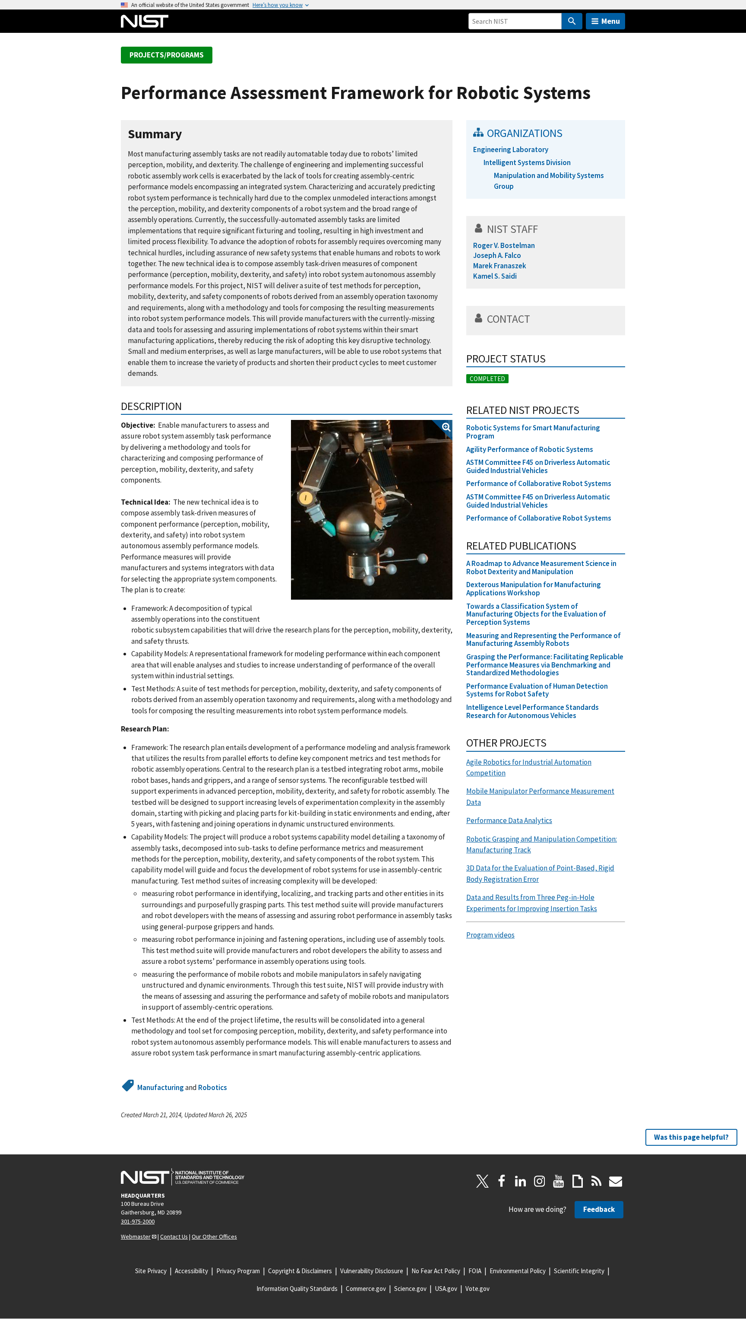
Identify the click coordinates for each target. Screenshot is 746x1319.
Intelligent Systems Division (527, 162)
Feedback (599, 1209)
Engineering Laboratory (510, 149)
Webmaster (136, 1236)
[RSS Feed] (596, 1181)
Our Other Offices (214, 1236)
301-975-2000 (138, 1221)
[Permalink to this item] (189, 134)
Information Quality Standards (297, 1288)
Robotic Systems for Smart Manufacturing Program (533, 432)
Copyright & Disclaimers (300, 1271)
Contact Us (174, 1236)
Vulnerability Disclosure (371, 1271)
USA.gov (446, 1288)
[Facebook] (501, 1181)
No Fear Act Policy (435, 1271)
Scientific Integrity (579, 1271)
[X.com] (482, 1181)
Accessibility (191, 1271)
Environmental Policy (518, 1271)
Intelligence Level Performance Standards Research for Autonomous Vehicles (532, 711)
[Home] (144, 21)
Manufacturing (160, 1087)
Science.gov (410, 1288)
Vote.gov (477, 1288)
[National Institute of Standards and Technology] (182, 1177)
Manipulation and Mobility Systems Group (549, 181)
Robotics (212, 1087)
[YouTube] (558, 1181)
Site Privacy (151, 1271)
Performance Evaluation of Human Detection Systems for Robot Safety (537, 690)
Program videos (490, 935)
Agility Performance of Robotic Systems (529, 449)
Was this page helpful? (691, 1137)
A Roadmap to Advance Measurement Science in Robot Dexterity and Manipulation (541, 567)
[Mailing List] (615, 1181)
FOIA (474, 1271)
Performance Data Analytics (509, 820)
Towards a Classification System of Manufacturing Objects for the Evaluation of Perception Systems (536, 614)
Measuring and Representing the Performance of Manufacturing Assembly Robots (543, 639)
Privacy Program (238, 1271)
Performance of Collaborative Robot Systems (538, 483)
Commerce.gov (366, 1288)
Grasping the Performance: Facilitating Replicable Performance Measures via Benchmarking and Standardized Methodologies (544, 664)
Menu (610, 21)
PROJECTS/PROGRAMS (167, 55)
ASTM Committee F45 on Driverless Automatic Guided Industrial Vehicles (538, 466)
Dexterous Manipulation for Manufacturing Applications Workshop (533, 589)
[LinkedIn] (520, 1181)
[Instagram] (539, 1181)
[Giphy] (577, 1181)
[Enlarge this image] (371, 510)
